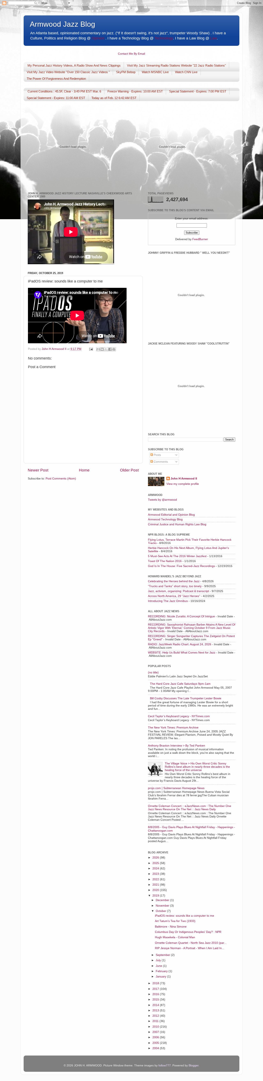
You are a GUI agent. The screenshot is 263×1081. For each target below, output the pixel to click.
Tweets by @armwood (162, 499)
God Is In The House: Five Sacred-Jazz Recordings (181, 566)
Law (213, 38)
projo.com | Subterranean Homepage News (176, 788)
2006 (156, 1037)
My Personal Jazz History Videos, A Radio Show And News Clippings (74, 65)
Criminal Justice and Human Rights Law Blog (177, 524)
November (163, 905)
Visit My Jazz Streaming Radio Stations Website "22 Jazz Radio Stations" (176, 65)
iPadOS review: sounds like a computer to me (184, 915)
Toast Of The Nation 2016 (165, 561)
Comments (160, 461)
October (161, 911)
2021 (156, 884)
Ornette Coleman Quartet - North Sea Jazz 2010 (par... (190, 942)
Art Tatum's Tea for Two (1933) (175, 921)
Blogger (193, 1065)
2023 (156, 873)
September (163, 955)
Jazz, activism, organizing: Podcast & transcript (178, 591)
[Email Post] (91, 348)
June (159, 965)
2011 (155, 1021)
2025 (156, 863)
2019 (156, 895)
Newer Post (38, 470)
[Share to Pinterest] (114, 349)
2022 (156, 879)
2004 (156, 1048)
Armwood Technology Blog (165, 519)
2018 (156, 983)
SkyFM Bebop (125, 72)
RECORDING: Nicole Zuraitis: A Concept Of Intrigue (181, 616)
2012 (156, 1015)
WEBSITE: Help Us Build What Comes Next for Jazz (181, 652)
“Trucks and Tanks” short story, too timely (175, 586)
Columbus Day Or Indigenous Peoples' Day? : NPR (188, 931)
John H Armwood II (184, 478)
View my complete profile (182, 483)
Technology (164, 38)
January (161, 976)
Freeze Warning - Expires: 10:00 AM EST (135, 91)
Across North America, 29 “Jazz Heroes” (174, 596)
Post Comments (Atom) (61, 478)
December (163, 900)
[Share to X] (106, 349)
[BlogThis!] (102, 349)
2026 (156, 857)
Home (84, 470)
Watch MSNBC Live (155, 72)
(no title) (153, 672)
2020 (156, 890)
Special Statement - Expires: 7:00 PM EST (197, 91)
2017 (156, 988)
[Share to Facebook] (110, 349)
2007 (156, 1032)
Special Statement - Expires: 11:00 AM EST (56, 98)
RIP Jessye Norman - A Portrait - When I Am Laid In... (189, 948)
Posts (157, 454)
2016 (156, 994)
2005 (156, 1042)
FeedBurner (200, 239)
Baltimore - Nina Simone (171, 926)
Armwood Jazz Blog (62, 24)
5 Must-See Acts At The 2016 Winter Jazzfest (177, 556)
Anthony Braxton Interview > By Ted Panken (176, 745)
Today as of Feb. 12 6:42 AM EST (113, 98)
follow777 (164, 1065)
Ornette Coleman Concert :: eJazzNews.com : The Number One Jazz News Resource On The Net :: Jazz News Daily (189, 807)
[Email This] (98, 349)
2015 (156, 999)
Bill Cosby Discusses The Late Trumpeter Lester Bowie (185, 698)
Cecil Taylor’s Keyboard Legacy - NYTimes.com (179, 716)
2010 (156, 1026)
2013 (156, 1010)
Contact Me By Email (131, 53)
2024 (156, 868)
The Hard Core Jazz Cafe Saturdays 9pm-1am (180, 683)
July (159, 960)
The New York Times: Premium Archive (173, 727)
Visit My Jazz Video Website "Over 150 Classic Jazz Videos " (68, 72)
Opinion (98, 38)
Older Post (129, 470)
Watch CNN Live (186, 72)
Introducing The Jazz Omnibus (168, 601)
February (162, 971)
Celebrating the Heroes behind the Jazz (174, 581)
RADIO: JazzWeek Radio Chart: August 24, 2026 (179, 644)
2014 (156, 1005)
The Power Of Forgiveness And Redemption (56, 78)
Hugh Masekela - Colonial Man (175, 937)
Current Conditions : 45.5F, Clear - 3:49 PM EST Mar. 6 (64, 91)
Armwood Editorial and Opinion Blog (171, 514)
